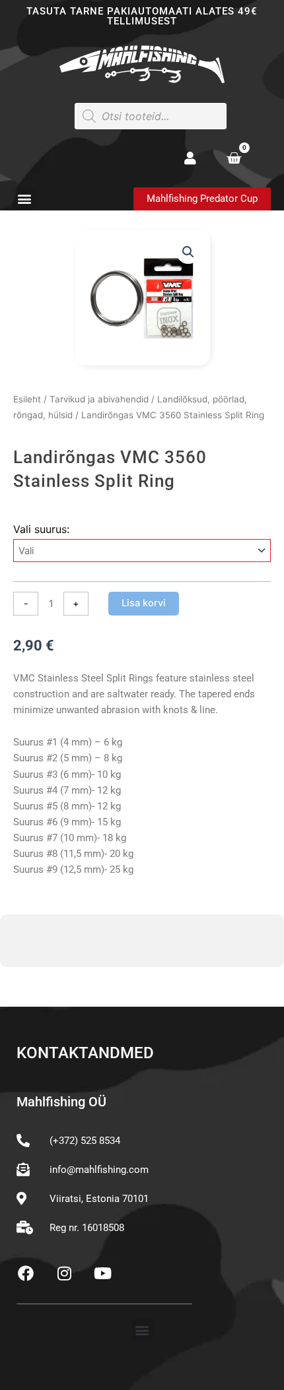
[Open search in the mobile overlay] (151, 116)
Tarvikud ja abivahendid (99, 399)
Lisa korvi (144, 603)
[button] (24, 198)
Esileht (27, 399)
